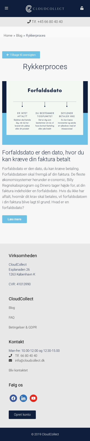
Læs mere (14, 219)
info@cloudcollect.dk (29, 360)
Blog (19, 36)
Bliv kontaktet (18, 370)
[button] (22, 414)
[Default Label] (23, 398)
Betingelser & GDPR (23, 327)
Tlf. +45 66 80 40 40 (47, 22)
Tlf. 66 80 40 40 (25, 356)
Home (8, 36)
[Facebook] (13, 398)
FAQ (11, 318)
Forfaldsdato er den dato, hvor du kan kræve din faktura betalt (43, 155)
